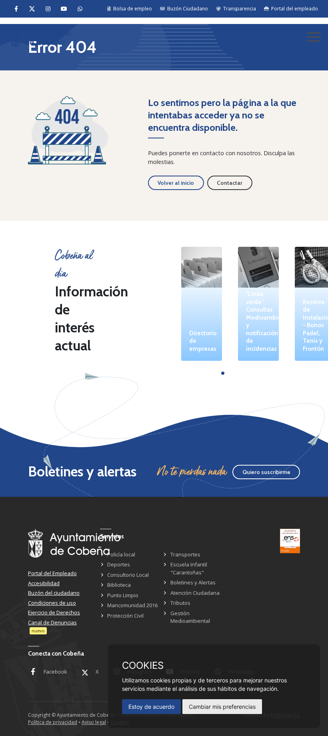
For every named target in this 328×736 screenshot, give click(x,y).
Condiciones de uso (52, 602)
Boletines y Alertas (193, 582)
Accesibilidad (44, 583)
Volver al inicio (176, 183)
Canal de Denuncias (52, 622)
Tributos (180, 602)
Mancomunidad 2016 (132, 605)
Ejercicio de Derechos (54, 612)
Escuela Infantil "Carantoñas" (188, 568)
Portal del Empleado (52, 573)
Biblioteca (119, 584)
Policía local (121, 554)
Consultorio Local (128, 574)
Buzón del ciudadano (54, 592)
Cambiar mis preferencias (222, 706)
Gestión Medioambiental (190, 617)
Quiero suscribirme (266, 472)
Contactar (229, 183)
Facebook (55, 671)
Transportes (185, 554)
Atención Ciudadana (195, 592)
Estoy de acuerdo (151, 706)
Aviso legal (94, 722)
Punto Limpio (122, 595)
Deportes (118, 564)
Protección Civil (125, 615)
